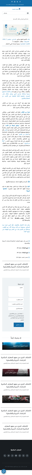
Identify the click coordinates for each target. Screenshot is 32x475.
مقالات (21, 41)
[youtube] (16, 455)
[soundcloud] (12, 455)
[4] (23, 220)
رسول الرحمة (16, 44)
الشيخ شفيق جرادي (22, 39)
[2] (14, 107)
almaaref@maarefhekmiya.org (11, 4)
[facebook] (27, 455)
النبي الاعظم (9, 44)
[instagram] (19, 455)
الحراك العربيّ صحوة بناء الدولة (19, 399)
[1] (29, 241)
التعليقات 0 (16, 41)
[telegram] (8, 455)
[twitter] (23, 455)
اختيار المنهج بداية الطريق (20, 346)
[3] (25, 163)
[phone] (4, 455)
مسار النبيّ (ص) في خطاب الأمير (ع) (20, 19)
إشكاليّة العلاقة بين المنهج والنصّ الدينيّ (16, 372)
